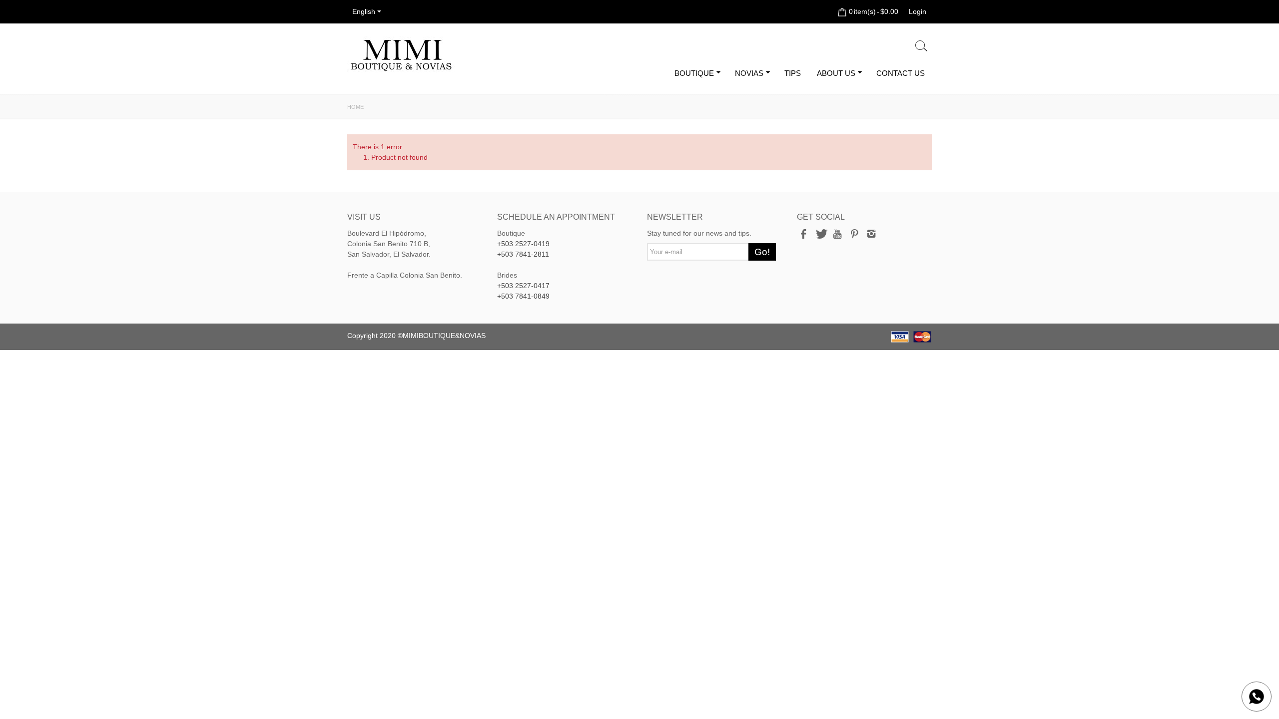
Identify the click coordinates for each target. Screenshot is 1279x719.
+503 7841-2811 (523, 254)
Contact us (900, 73)
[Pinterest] (854, 234)
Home (355, 107)
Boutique (694, 73)
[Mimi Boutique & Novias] (401, 55)
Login (917, 11)
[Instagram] (871, 234)
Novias (749, 73)
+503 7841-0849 (523, 296)
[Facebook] (803, 234)
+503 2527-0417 (523, 286)
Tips (792, 73)
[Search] (921, 46)
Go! (762, 252)
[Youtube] (837, 234)
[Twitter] (820, 234)
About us (836, 73)
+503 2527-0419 (523, 244)
